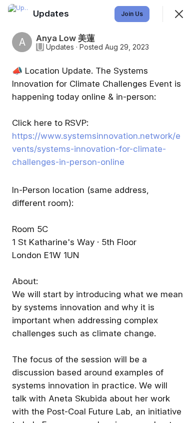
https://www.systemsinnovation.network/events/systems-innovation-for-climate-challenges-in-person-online (96, 149)
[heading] (52, 14)
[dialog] (97, 211)
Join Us (132, 14)
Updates (60, 47)
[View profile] (18, 14)
